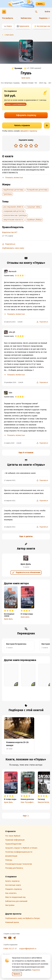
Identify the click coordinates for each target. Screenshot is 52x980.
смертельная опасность (13, 220)
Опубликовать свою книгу (13, 248)
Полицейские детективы (37, 190)
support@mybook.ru (27, 949)
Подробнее (36, 970)
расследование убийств (13, 207)
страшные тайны (34, 207)
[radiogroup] (26, 146)
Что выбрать (7, 18)
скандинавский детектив (13, 211)
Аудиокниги (24, 26)
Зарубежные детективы (13, 190)
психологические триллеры (15, 215)
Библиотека (26, 18)
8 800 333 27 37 (10, 949)
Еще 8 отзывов (26, 452)
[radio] (16, 146)
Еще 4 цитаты (26, 536)
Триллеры (7, 194)
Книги (9, 26)
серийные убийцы (34, 220)
